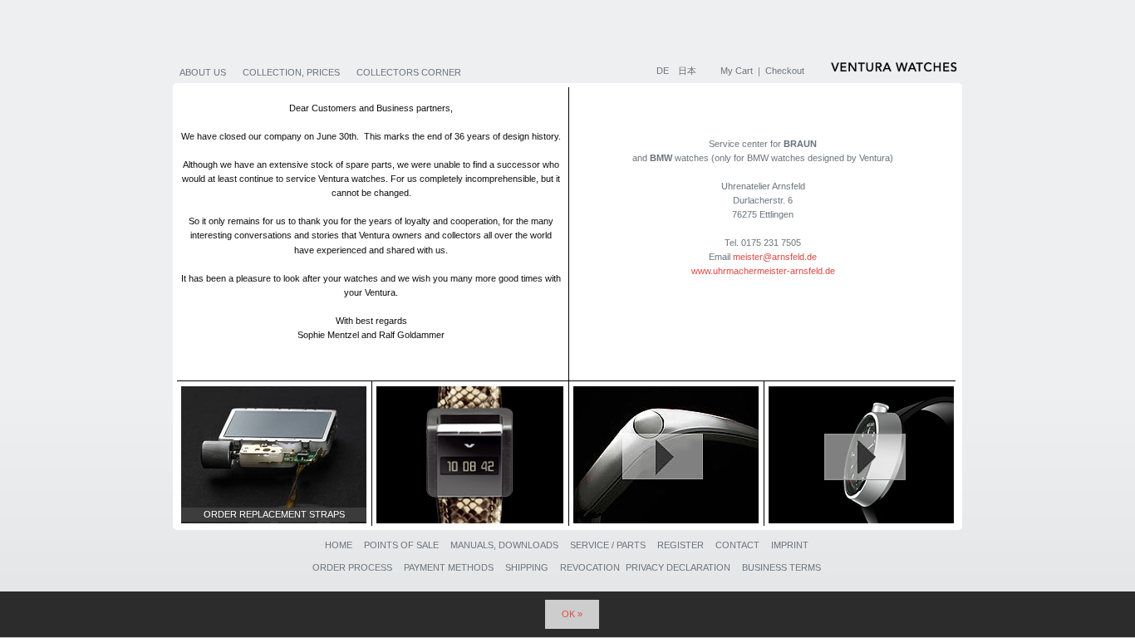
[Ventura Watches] (895, 69)
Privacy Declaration (678, 567)
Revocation (590, 567)
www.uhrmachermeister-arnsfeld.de (763, 271)
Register (680, 545)
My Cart (736, 71)
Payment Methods (449, 567)
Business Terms (781, 567)
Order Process (352, 567)
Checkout (784, 71)
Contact (737, 545)
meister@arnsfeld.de (775, 257)
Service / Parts (608, 545)
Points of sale (401, 545)
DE (663, 71)
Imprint (789, 545)
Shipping (526, 567)
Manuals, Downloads (504, 545)
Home (338, 545)
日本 (687, 71)
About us (202, 72)
